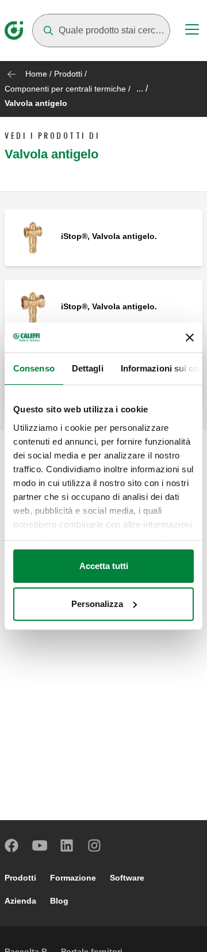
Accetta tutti (103, 566)
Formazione (73, 877)
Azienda (20, 900)
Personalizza (97, 604)
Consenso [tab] (34, 368)
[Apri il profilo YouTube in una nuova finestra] (39, 845)
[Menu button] (192, 31)
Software (127, 877)
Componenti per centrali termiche (65, 88)
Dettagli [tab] (87, 368)
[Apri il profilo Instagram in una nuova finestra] (94, 845)
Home (36, 73)
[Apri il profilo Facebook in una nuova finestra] (12, 845)
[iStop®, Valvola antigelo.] (33, 237)
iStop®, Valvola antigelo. (109, 236)
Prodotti (68, 73)
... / (142, 88)
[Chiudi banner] (190, 337)
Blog (59, 900)
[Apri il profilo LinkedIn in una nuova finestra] (67, 845)
